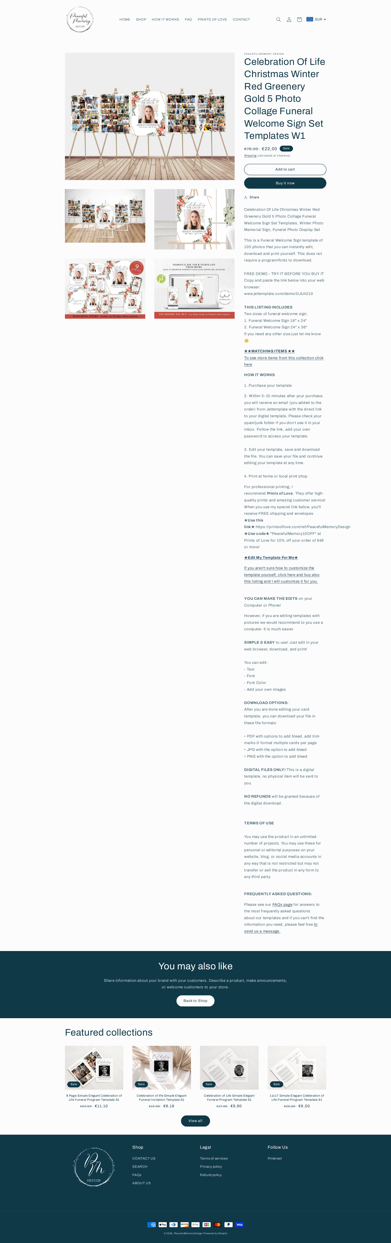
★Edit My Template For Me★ (271, 557)
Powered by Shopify (215, 1233)
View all (195, 1121)
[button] (278, 19)
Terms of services (214, 1158)
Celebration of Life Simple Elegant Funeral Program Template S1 (229, 1097)
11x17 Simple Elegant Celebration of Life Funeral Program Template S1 (297, 1097)
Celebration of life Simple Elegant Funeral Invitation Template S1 (161, 1097)
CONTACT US (143, 1158)
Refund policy (211, 1175)
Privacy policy (211, 1166)
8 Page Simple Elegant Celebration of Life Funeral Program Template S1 (94, 1097)
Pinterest (275, 1158)
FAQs (136, 1175)
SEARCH (140, 1166)
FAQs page (282, 904)
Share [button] (254, 197)
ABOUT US (141, 1183)
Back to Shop (195, 1001)
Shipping (250, 155)
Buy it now (285, 183)
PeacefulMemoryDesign (188, 1233)
